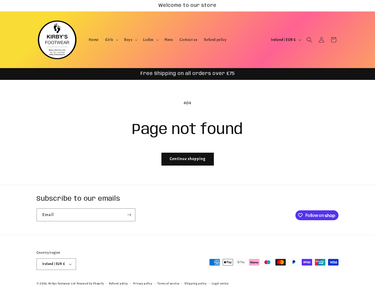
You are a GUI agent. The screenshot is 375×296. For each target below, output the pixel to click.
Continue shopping (188, 158)
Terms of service (168, 283)
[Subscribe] (129, 214)
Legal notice (220, 283)
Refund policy (118, 283)
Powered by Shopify (90, 283)
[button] (111, 40)
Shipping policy (195, 283)
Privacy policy (142, 283)
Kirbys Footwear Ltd (62, 283)
